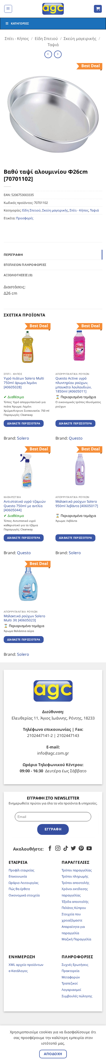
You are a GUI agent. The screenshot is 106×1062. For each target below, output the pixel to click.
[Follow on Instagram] (57, 849)
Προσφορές (24, 218)
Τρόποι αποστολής (75, 882)
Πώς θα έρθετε (19, 889)
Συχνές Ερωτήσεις (75, 964)
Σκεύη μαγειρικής (80, 38)
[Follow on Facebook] (50, 849)
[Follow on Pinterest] (81, 849)
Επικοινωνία (18, 876)
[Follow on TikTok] (65, 849)
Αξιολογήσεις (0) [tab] (18, 275)
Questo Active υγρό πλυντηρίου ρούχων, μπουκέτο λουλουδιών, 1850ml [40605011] (73, 384)
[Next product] (48, 54)
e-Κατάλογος (18, 971)
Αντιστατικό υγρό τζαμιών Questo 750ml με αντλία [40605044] (25, 505)
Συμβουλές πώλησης (77, 996)
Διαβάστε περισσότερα (23, 423)
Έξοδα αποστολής (75, 901)
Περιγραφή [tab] (13, 254)
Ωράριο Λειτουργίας (23, 882)
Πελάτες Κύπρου (74, 907)
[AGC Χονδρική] (53, 9)
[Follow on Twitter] (73, 849)
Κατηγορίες (20, 23)
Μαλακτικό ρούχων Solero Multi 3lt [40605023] (24, 618)
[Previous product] (58, 54)
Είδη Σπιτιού (46, 38)
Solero (23, 438)
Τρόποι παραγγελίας (77, 870)
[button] (8, 9)
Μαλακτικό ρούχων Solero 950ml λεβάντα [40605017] (76, 503)
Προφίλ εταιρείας (21, 870)
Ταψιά (53, 44)
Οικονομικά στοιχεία (24, 895)
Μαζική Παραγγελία (76, 939)
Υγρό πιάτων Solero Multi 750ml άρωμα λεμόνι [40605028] (24, 382)
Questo (76, 438)
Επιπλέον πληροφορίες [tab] (25, 264)
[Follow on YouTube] (89, 849)
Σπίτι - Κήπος (17, 38)
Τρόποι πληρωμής (75, 876)
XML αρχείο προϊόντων (26, 964)
